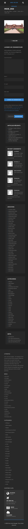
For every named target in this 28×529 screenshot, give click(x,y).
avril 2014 (10, 267)
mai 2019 (10, 231)
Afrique (10, 281)
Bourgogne (11, 293)
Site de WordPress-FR (14, 341)
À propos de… (8, 416)
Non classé (11, 315)
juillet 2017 (11, 248)
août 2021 (10, 219)
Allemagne (11, 283)
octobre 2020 (11, 225)
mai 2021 (10, 223)
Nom (5, 76)
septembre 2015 (12, 259)
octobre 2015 (11, 257)
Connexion (11, 336)
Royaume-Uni (12, 322)
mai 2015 (10, 260)
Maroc (10, 312)
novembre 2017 (12, 243)
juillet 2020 (11, 226)
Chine (9, 298)
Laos (9, 310)
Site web (6, 91)
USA (9, 326)
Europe (10, 303)
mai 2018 (10, 240)
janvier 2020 (11, 228)
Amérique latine (12, 288)
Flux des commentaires (14, 340)
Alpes (9, 285)
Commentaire (8, 57)
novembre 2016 (12, 250)
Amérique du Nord (13, 286)
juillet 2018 (11, 238)
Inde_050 (20, 11)
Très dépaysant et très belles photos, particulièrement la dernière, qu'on (14, 183)
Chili (9, 297)
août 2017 (10, 247)
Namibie (10, 314)
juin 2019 (10, 230)
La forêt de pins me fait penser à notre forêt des (18, 165)
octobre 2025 (11, 209)
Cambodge (11, 295)
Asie (9, 290)
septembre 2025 (12, 211)
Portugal (10, 320)
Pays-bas (10, 317)
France (10, 305)
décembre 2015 (12, 255)
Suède (10, 324)
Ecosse (10, 302)
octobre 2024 (11, 213)
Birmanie (10, 292)
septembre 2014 (12, 264)
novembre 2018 (12, 235)
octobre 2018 (11, 236)
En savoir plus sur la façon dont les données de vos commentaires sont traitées (13, 108)
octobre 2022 (11, 218)
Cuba (9, 300)
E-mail (6, 84)
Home (14, 11)
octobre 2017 (11, 245)
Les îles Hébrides (12, 140)
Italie (9, 309)
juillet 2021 (11, 221)
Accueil (7, 376)
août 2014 (10, 265)
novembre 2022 (12, 216)
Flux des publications (13, 338)
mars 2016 (11, 253)
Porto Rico (11, 319)
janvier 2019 (11, 233)
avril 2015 (10, 262)
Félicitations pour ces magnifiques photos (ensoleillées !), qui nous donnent (15, 195)
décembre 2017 (12, 242)
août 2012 (10, 271)
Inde (9, 307)
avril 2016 (10, 252)
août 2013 (10, 269)
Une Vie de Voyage (14, 4)
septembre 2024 (12, 214)
